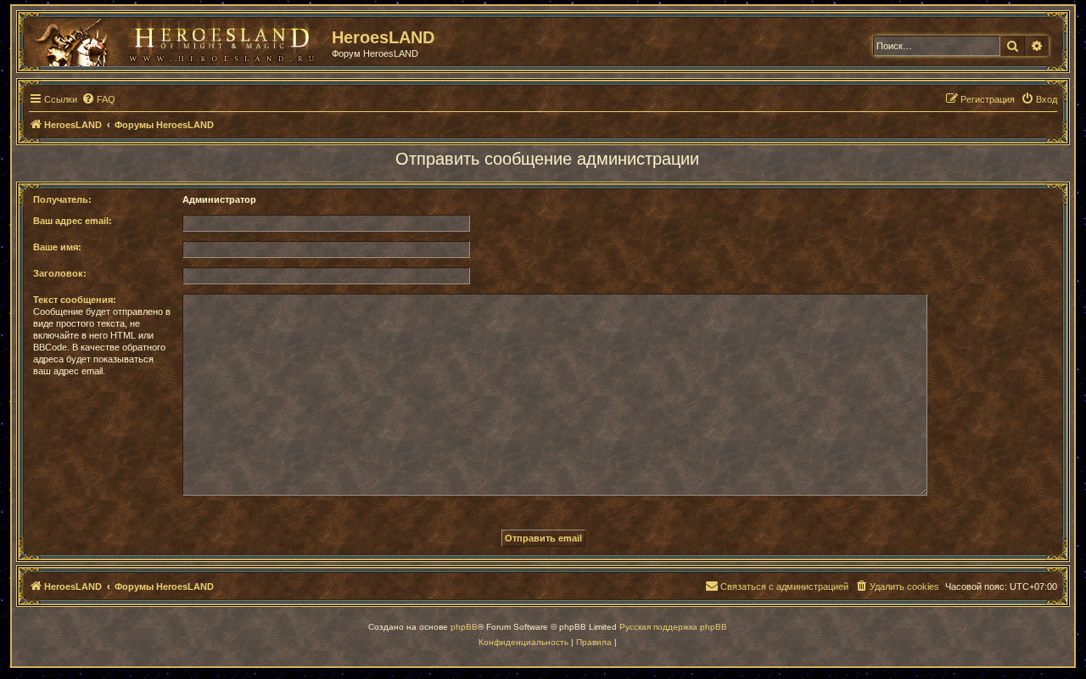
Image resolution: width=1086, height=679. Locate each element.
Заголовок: (60, 273)
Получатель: (62, 199)
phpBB (464, 626)
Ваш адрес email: (72, 221)
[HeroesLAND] (174, 39)
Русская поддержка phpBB (673, 626)
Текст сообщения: (74, 300)
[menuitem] (98, 99)
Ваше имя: (57, 247)
